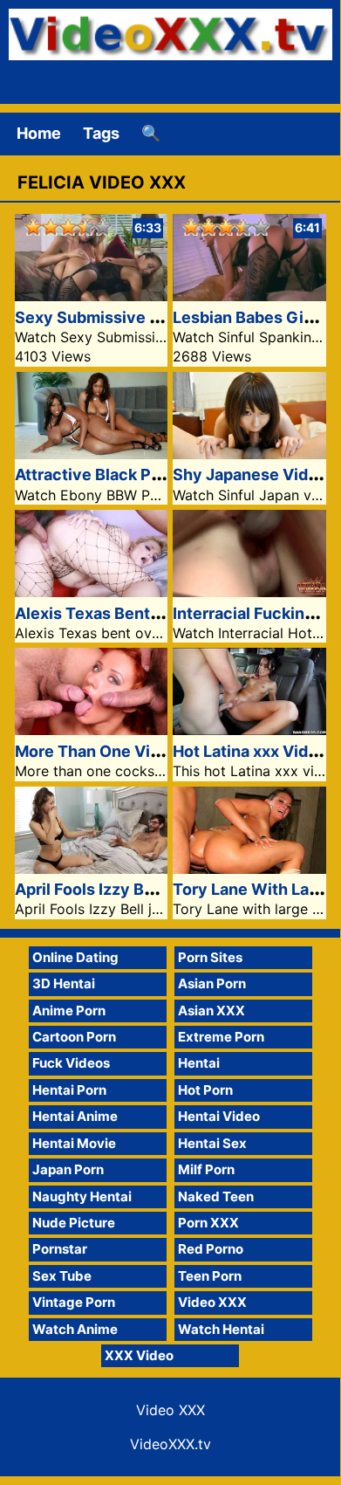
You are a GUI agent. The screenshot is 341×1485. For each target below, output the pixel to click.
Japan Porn (68, 1169)
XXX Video (139, 1355)
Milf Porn (206, 1169)
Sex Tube (62, 1276)
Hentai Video (219, 1116)
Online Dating (75, 957)
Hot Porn (205, 1090)
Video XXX (212, 1302)
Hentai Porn (69, 1090)
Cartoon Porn (74, 1036)
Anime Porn (69, 1010)
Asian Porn (212, 983)
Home (39, 133)
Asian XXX (211, 1010)
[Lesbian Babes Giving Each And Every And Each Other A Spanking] (249, 295)
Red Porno (210, 1249)
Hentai (199, 1063)
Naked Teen (216, 1196)
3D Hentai (63, 983)
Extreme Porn (221, 1036)
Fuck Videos (71, 1063)
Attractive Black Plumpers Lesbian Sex (161, 474)
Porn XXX (208, 1222)
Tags (101, 133)
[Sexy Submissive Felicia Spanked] (91, 295)
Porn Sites (210, 957)
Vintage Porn (73, 1302)
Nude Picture (73, 1222)
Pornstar (59, 1249)
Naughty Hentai (82, 1196)
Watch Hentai (221, 1329)
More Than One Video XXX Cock (137, 751)
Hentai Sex (212, 1143)
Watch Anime (75, 1329)
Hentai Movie (74, 1143)
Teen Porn (210, 1276)
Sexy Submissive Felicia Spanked (142, 317)
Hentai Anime (75, 1116)
